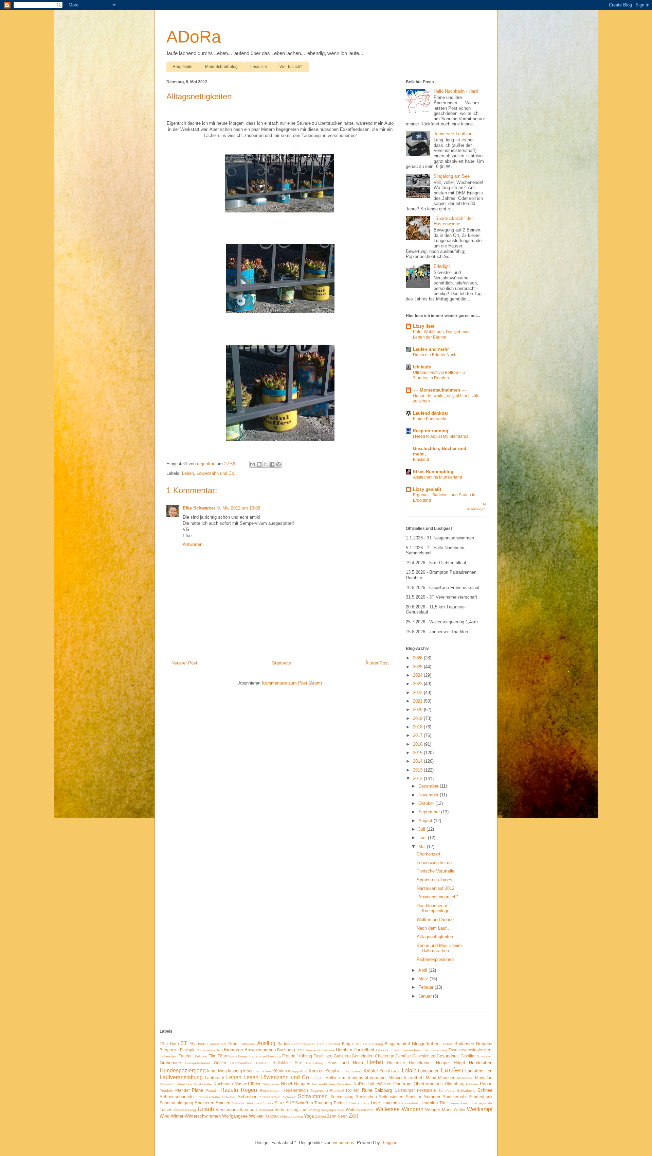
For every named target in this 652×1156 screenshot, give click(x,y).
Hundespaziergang (183, 1070)
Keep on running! (431, 430)
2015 (418, 752)
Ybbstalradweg (291, 1116)
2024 (418, 675)
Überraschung (185, 1110)
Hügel (459, 1062)
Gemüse (403, 1056)
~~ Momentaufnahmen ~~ (440, 390)
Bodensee (464, 1043)
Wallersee (388, 1109)
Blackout (421, 459)
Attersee (248, 1044)
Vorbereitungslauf (291, 1109)
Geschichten (423, 1056)
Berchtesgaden (303, 1044)
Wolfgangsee (235, 1116)
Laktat (396, 1071)
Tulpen (166, 1109)
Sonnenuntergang (176, 1103)
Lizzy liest (423, 326)
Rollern (353, 1090)
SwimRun (304, 1103)
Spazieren (204, 1102)
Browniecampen (260, 1049)
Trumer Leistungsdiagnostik (470, 1103)
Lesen (250, 1077)
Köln (303, 1071)
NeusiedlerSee (323, 1084)
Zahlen (320, 1116)
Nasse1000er (247, 1083)
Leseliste (258, 66)
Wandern (412, 1109)
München (184, 1084)
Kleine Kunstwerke (430, 418)
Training (389, 1102)
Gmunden (484, 1056)
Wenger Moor (438, 1109)
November (429, 794)
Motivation (168, 1084)
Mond (431, 1077)
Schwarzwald (270, 1097)
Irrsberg (235, 1071)
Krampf (357, 1071)
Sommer (432, 1096)
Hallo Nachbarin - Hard (456, 91)
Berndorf (333, 1044)
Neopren (302, 1084)
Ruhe (367, 1090)
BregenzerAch (211, 1050)
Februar (426, 987)
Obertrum (402, 1083)
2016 (418, 744)
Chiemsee (327, 1050)
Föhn (222, 1056)
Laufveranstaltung (181, 1077)
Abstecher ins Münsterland (437, 477)
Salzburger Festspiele (415, 1090)
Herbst (375, 1062)
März (424, 978)
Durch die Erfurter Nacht (435, 354)
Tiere (375, 1102)
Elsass (381, 1050)
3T (184, 1043)
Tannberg (323, 1103)
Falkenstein (169, 1056)
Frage (242, 1056)
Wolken (256, 1116)
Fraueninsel (258, 1056)
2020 (418, 709)
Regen (249, 1090)
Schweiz (289, 1097)
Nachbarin (223, 1084)
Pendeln (166, 1090)
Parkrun (472, 1084)
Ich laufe (422, 366)
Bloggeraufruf (397, 1043)
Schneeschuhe (208, 1097)
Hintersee (396, 1062)
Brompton (233, 1049)
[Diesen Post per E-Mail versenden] (252, 464)
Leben (188, 473)
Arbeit (234, 1043)
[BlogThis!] (259, 464)
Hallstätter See (287, 1062)
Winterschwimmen (203, 1116)
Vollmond (266, 1110)
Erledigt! (442, 266)
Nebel (286, 1083)
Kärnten (279, 1071)
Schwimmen (313, 1096)
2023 (418, 683)
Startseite (281, 663)
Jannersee (263, 1071)
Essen (454, 1050)
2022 (418, 692)
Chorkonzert (428, 854)
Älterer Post (377, 663)
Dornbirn (344, 1049)
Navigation (270, 1084)
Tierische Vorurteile (435, 871)
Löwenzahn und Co (215, 473)
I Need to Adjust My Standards (440, 436)
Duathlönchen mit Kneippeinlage (434, 908)
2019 (418, 718)
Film (212, 1056)
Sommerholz (454, 1096)
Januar (425, 996)
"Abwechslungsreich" (437, 896)
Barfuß (283, 1043)
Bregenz (484, 1043)
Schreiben (247, 1096)
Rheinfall (337, 1090)
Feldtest (201, 1056)
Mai (422, 846)
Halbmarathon (241, 1063)
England (393, 1050)
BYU (300, 1050)
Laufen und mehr (431, 349)
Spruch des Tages (434, 879)
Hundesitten (480, 1062)
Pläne (197, 1090)
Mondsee (446, 1077)
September (429, 811)
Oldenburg (455, 1084)
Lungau (317, 1078)
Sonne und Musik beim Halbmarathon (439, 948)
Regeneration (295, 1090)
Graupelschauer (197, 1063)
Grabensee (170, 1062)
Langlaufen (428, 1070)
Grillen (220, 1062)
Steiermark (254, 1103)
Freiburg (274, 1056)
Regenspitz (319, 1090)
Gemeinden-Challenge (373, 1056)
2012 (418, 778)
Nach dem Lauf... (434, 928)
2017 (418, 735)
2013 (418, 770)
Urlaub (206, 1109)
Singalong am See (452, 176)
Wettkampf (479, 1109)
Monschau (465, 1078)
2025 (418, 666)
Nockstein (344, 1084)
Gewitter (468, 1056)
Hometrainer (420, 1062)
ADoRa (193, 36)
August (426, 820)
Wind (164, 1116)
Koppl (330, 1071)
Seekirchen (366, 1096)
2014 (418, 761)
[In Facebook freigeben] (272, 464)
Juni (423, 837)
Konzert (316, 1070)
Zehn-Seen (337, 1116)
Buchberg (286, 1050)
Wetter (460, 1109)
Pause (486, 1083)
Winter (177, 1116)
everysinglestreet (476, 1050)
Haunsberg (314, 1063)
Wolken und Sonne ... (438, 919)
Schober (228, 1097)
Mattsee (332, 1077)
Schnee (484, 1090)
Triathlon (429, 1102)
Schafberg (446, 1090)
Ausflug (266, 1043)
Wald (351, 1109)
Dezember (429, 786)
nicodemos (343, 1142)
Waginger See (332, 1110)
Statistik (238, 1103)
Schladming (466, 1090)
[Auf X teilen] (265, 464)
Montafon (483, 1077)
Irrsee (248, 1071)
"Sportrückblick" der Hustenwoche (453, 221)
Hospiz (443, 1062)
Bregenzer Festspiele (179, 1050)
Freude (288, 1056)
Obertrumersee (428, 1083)
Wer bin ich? (291, 66)
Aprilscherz (218, 1044)
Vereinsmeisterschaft (236, 1109)
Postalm (212, 1090)
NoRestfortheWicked (373, 1084)
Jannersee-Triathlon (453, 133)
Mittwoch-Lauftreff (406, 1077)
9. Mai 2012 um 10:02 (238, 508)
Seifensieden (391, 1096)
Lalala (409, 1070)
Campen (311, 1050)
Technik (340, 1103)
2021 (418, 701)
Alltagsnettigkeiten (435, 936)
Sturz (279, 1103)
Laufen (452, 1070)
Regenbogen (270, 1090)
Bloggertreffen (425, 1043)
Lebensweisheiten (434, 862)
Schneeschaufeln (177, 1096)
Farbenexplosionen (435, 959)
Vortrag (314, 1110)
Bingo (347, 1043)
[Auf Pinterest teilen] (278, 464)
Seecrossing (342, 1096)
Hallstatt (262, 1063)
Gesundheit (447, 1055)
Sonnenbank (480, 1096)
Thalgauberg (359, 1103)
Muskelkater (203, 1084)
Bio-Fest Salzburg (369, 1044)
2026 (418, 657)
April (423, 970)
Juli (422, 829)
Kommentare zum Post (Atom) (292, 683)
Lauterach (214, 1077)
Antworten (192, 544)
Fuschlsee (322, 1056)
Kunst (384, 1071)
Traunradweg (409, 1103)
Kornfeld (343, 1071)
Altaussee (198, 1043)
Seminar (413, 1096)
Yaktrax (271, 1116)
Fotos (232, 1056)
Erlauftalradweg (434, 1050)
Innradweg (217, 1071)
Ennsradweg (411, 1050)
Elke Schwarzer (199, 508)
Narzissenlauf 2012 (435, 888)
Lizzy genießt (427, 489)
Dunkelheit (364, 1049)
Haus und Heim (345, 1062)
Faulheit (186, 1056)
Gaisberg (342, 1056)
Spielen (223, 1102)
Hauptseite (183, 66)
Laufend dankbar (430, 413)
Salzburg (383, 1090)
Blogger (388, 1142)
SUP (290, 1103)
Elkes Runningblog (433, 471)
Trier (443, 1103)
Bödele (447, 1044)
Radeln (229, 1090)
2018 (418, 726)
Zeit (353, 1116)
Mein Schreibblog (221, 66)
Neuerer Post (184, 663)
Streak (268, 1103)
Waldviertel (365, 1110)
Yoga (309, 1116)
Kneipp (293, 1071)
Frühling (304, 1055)
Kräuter (371, 1070)
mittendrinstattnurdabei (364, 1077)
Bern (321, 1044)
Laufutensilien (478, 1070)
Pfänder (182, 1090)
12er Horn (169, 1043)
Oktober (426, 803)
